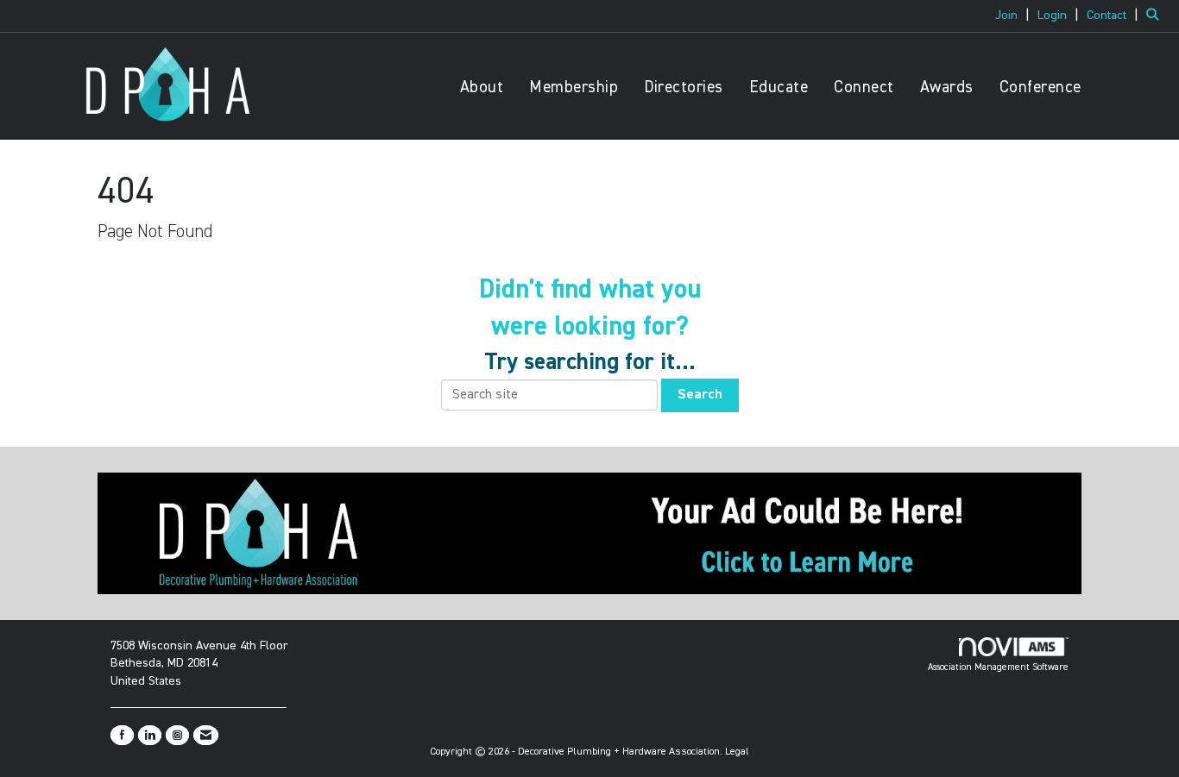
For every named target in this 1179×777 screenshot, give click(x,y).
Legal (737, 752)
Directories (683, 87)
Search (700, 395)
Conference (1040, 87)
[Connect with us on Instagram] (177, 735)
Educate (779, 87)
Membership (573, 87)
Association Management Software (998, 667)
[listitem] (1014, 15)
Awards (947, 87)
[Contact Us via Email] (205, 735)
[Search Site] (1156, 15)
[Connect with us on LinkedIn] (149, 735)
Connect (864, 87)
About (482, 87)
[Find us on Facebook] (122, 735)
